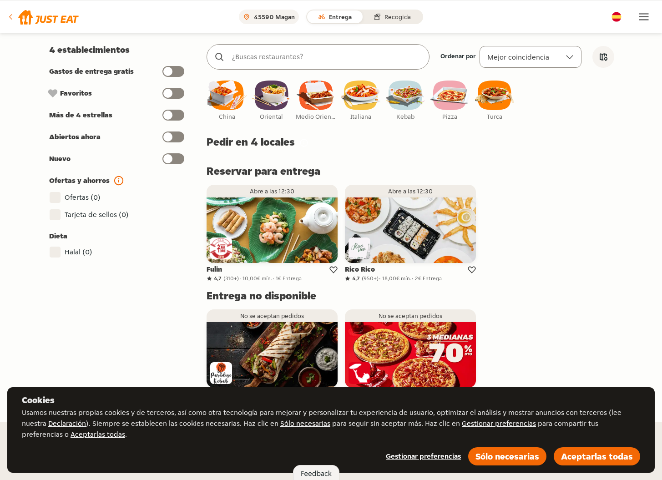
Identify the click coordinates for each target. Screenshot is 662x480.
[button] (43, 17)
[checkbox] (227, 101)
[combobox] (327, 56)
